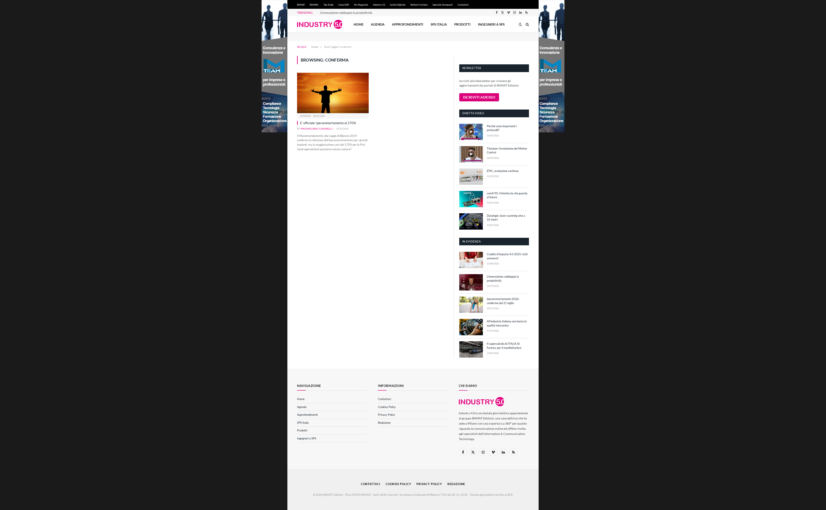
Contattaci (463, 4)
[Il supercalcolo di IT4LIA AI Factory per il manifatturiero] (471, 349)
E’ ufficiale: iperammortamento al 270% (328, 123)
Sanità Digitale (397, 4)
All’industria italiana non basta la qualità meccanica (507, 323)
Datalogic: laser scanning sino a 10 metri (506, 217)
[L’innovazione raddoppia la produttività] (471, 282)
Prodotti (462, 24)
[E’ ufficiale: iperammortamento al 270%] (333, 93)
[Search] (527, 24)
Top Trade (328, 4)
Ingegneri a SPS (491, 24)
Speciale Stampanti (443, 4)
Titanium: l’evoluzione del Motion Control (507, 150)
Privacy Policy (386, 414)
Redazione (384, 422)
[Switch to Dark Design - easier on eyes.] (520, 24)
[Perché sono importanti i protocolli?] (471, 132)
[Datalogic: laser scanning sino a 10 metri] (471, 221)
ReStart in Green (419, 4)
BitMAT (301, 4)
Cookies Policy (387, 407)
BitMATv (314, 4)
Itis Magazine (361, 4)
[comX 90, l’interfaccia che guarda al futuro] (471, 199)
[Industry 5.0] (319, 24)
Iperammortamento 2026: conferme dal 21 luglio (503, 301)
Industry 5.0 (379, 4)
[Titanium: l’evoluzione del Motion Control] (471, 154)
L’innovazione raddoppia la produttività (346, 12)
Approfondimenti (407, 24)
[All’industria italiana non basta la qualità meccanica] (471, 327)
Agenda (378, 24)
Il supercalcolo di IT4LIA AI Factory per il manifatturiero (504, 345)
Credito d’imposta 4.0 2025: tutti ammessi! (507, 256)
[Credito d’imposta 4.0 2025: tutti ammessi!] (471, 260)
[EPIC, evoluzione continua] (471, 176)
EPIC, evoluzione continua (503, 171)
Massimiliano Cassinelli (317, 128)
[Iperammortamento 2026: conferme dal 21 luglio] (471, 305)
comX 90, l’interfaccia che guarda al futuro (507, 195)
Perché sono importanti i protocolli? (502, 128)
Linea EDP (343, 4)
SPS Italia (439, 24)
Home (359, 24)
